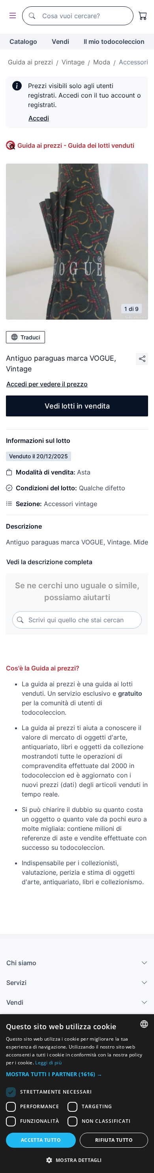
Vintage (73, 62)
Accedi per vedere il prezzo (47, 384)
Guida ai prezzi (30, 62)
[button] (77, 1074)
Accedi (38, 118)
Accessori (133, 62)
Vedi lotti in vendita (77, 406)
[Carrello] (143, 16)
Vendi (60, 41)
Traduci (30, 337)
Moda (101, 62)
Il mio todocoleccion (114, 41)
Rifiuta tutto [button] (114, 1140)
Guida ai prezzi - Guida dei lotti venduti (75, 145)
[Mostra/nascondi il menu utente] (11, 16)
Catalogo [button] (23, 41)
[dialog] (77, 1093)
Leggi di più (48, 1062)
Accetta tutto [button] (41, 1140)
